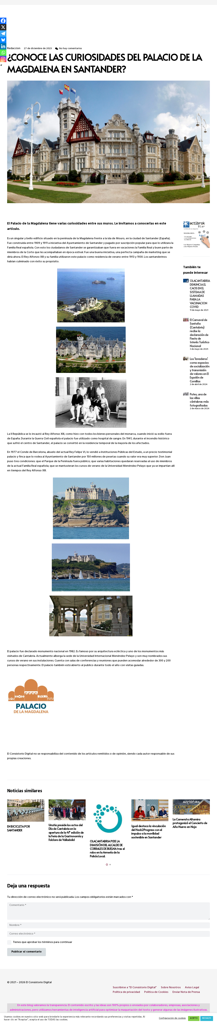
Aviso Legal (192, 987)
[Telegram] (3, 33)
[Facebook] (3, 21)
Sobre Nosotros (171, 987)
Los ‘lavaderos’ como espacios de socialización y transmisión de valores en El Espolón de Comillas (199, 370)
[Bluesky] (3, 40)
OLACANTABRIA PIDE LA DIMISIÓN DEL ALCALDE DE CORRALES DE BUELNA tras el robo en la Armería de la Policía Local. (107, 848)
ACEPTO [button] (194, 1018)
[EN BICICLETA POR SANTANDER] (25, 810)
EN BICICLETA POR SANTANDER (18, 828)
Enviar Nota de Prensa (186, 992)
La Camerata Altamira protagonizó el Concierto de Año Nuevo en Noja (190, 823)
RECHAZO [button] (206, 1018)
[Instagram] (3, 59)
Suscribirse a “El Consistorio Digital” (135, 987)
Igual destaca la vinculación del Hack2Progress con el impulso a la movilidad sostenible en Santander (148, 831)
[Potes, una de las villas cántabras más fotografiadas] (186, 394)
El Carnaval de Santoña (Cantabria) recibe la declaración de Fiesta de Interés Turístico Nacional (199, 333)
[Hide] (1, 65)
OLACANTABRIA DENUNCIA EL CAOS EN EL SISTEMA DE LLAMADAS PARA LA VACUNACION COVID (200, 294)
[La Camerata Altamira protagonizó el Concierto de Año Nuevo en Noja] (191, 806)
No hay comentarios (70, 48)
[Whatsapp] (3, 52)
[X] (3, 27)
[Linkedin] (3, 46)
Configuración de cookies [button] (172, 1018)
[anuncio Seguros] (196, 234)
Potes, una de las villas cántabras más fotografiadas (199, 399)
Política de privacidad (126, 992)
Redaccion (13, 48)
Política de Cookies (156, 992)
